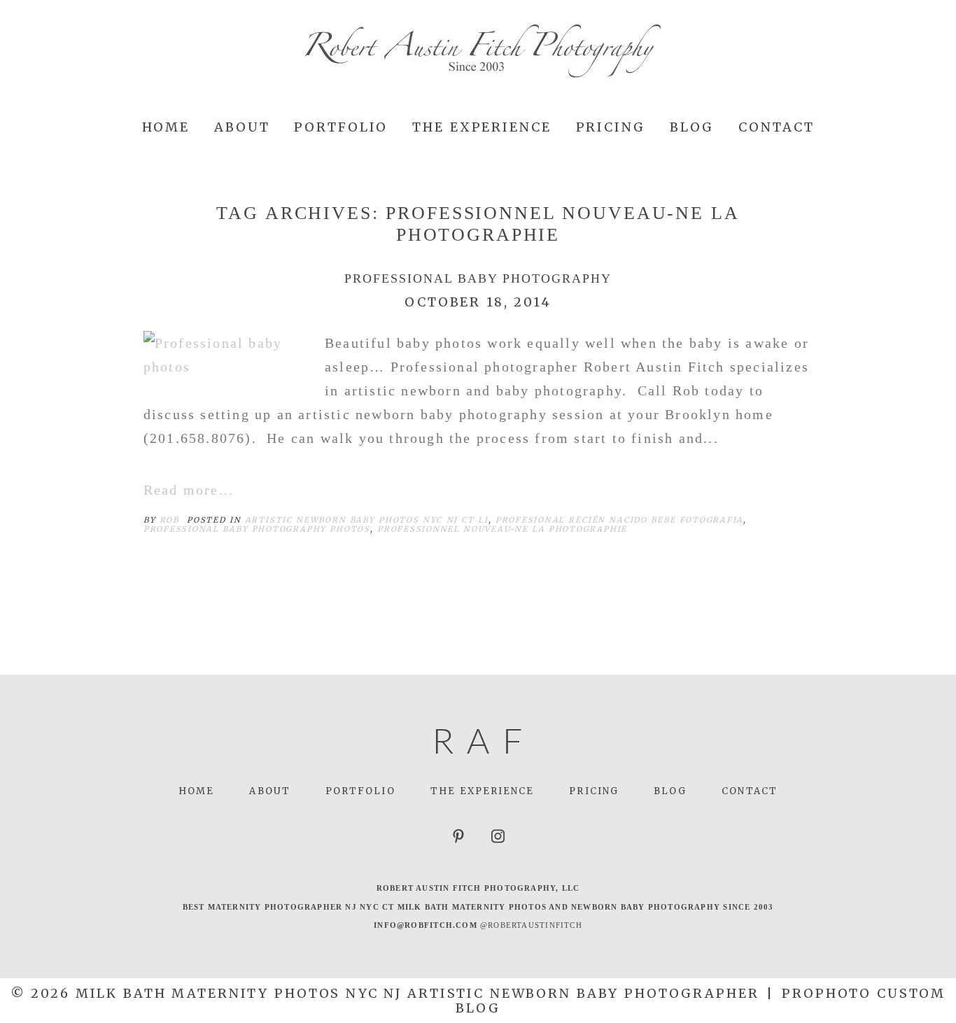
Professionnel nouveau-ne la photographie (502, 529)
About (241, 127)
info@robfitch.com (425, 925)
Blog (692, 127)
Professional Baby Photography (477, 278)
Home (166, 127)
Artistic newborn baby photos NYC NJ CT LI (366, 520)
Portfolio (341, 127)
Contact (776, 127)
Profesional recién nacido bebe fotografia (619, 520)
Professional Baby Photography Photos (256, 529)
